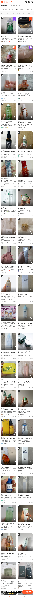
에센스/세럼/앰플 (26, 13)
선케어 (21, 9)
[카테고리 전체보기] (32, 9)
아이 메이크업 (3, 9)
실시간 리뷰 (11, 6)
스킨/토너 (7, 13)
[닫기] (16, 593)
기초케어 (17, 9)
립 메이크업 (11, 9)
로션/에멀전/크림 (16, 13)
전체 (2, 13)
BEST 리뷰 (4, 6)
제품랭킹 (18, 6)
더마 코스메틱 (27, 9)
